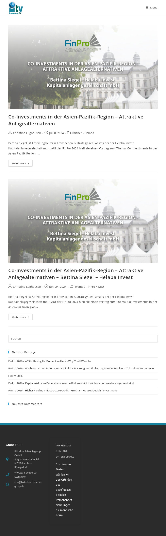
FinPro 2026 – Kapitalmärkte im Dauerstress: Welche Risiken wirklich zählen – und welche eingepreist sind (71, 383)
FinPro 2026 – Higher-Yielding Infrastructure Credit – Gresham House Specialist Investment (62, 390)
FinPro (90, 287)
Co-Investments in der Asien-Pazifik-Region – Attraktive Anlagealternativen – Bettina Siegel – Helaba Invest (76, 273)
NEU (101, 287)
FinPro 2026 (15, 376)
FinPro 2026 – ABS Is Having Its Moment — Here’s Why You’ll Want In (49, 361)
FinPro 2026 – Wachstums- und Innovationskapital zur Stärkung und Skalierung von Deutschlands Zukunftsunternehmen (81, 368)
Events (78, 287)
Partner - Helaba (83, 133)
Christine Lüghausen (27, 133)
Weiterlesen (22, 162)
